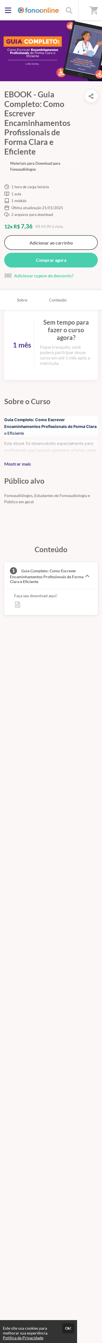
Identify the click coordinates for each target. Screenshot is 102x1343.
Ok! (68, 1328)
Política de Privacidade (23, 1337)
